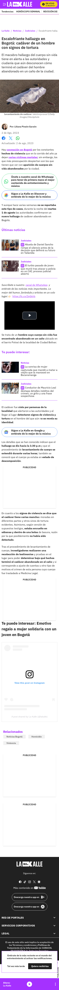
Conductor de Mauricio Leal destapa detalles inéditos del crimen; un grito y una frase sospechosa (38, 391)
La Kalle (6, 31)
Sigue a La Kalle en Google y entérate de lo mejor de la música (31, 432)
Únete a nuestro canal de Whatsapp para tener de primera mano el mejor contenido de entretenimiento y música (32, 181)
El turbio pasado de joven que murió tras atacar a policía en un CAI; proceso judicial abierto (38, 269)
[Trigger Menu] (4, 4)
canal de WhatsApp (37, 284)
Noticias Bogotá (14, 736)
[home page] (29, 864)
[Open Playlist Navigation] (55, 984)
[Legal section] (54, 933)
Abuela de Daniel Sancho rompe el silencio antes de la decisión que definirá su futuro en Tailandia (38, 248)
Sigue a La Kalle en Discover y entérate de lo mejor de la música (31, 195)
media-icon (29, 984)
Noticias (17, 31)
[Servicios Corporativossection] (54, 925)
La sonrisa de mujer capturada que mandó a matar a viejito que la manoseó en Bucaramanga (39, 371)
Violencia (11, 743)
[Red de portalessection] (54, 917)
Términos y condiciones (24, 945)
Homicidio (36, 736)
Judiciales (30, 31)
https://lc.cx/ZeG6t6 (23, 296)
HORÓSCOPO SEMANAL (28, 11)
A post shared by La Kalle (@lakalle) (29, 716)
